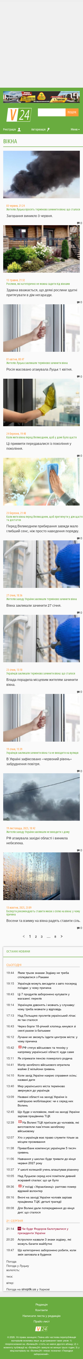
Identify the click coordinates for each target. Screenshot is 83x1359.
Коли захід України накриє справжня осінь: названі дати (47, 1077)
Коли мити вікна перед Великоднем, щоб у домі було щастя (41, 437)
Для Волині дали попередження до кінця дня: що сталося (46, 1210)
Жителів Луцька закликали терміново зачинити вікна (37, 363)
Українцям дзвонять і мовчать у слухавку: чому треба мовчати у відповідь (46, 1007)
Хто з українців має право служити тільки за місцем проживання (48, 1139)
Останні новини (18, 951)
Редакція (42, 1304)
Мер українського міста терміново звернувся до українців (41, 1088)
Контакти (41, 1310)
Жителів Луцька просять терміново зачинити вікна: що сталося (43, 209)
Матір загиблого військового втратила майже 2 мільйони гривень (44, 1066)
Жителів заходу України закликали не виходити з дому (38, 832)
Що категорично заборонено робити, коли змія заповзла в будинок (47, 1252)
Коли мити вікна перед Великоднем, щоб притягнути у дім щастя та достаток (44, 518)
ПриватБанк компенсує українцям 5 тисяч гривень (47, 1150)
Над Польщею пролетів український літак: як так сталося (47, 1017)
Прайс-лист (42, 1321)
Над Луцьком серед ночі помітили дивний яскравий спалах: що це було (47, 1178)
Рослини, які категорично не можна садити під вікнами (38, 283)
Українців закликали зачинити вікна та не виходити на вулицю (42, 752)
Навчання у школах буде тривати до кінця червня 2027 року (47, 1160)
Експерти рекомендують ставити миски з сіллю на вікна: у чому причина (43, 912)
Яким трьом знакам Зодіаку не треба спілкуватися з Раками (43, 974)
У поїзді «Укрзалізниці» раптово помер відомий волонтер (47, 1188)
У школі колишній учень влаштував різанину (48, 1169)
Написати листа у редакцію (42, 1315)
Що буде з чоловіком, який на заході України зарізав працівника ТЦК (49, 1113)
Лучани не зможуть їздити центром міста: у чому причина (47, 1039)
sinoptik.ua (28, 1289)
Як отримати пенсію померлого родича (45, 1058)
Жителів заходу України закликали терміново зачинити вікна (41, 599)
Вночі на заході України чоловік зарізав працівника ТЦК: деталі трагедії (45, 1199)
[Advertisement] (41, 44)
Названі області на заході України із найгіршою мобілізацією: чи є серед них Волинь (45, 1100)
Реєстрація (9, 129)
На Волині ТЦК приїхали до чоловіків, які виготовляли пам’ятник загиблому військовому (48, 1126)
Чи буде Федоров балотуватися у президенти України (43, 1230)
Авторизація (38, 129)
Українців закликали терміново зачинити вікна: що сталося (40, 673)
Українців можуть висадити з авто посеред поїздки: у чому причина (47, 985)
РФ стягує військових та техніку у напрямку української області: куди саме (46, 1049)
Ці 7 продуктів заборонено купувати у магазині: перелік (44, 996)
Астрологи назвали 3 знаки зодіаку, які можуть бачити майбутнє (44, 1241)
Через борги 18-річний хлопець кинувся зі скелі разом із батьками (47, 1028)
